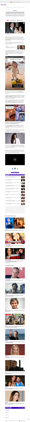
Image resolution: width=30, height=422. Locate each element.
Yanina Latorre (23, 7)
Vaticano (17, 7)
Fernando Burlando (17, 172)
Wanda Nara (7, 7)
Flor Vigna (20, 7)
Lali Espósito (12, 7)
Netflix (9, 7)
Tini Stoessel (15, 7)
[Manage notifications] (28, 419)
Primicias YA (6, 9)
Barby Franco (23, 37)
